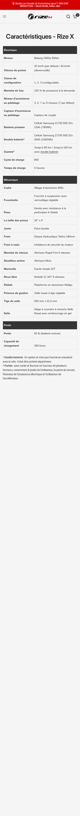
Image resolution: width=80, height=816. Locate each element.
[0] (74, 16)
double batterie (49, 151)
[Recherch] (68, 16)
